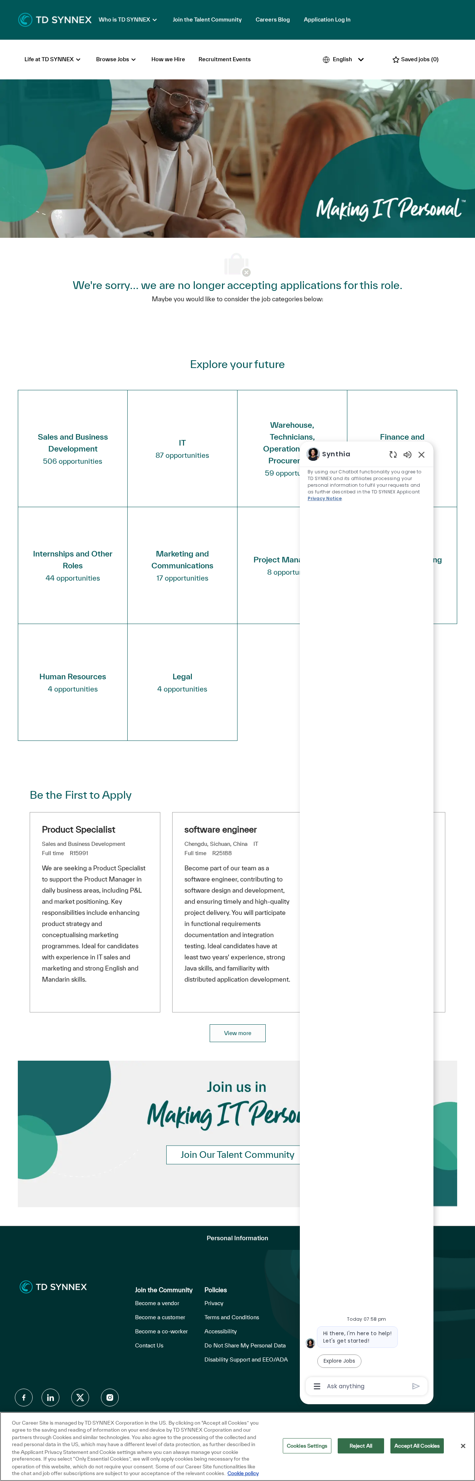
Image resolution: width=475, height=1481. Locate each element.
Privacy (213, 1303)
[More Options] (317, 1386)
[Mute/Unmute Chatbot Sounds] (407, 454)
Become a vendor (157, 1303)
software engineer (220, 829)
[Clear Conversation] (393, 454)
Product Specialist (78, 829)
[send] (416, 1386)
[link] (237, 1154)
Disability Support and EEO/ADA (246, 1359)
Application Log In (327, 19)
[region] (366, 919)
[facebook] (24, 1397)
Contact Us (149, 1345)
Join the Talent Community (207, 19)
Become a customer (160, 1317)
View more (237, 1033)
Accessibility (220, 1331)
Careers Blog (273, 19)
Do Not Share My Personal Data (245, 1345)
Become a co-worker (161, 1331)
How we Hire (168, 59)
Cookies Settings (307, 1446)
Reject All (361, 1446)
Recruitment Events (225, 59)
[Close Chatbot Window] (421, 454)
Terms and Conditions (231, 1317)
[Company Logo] (55, 19)
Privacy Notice (325, 498)
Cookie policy (243, 1473)
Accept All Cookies (417, 1446)
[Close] (463, 1446)
